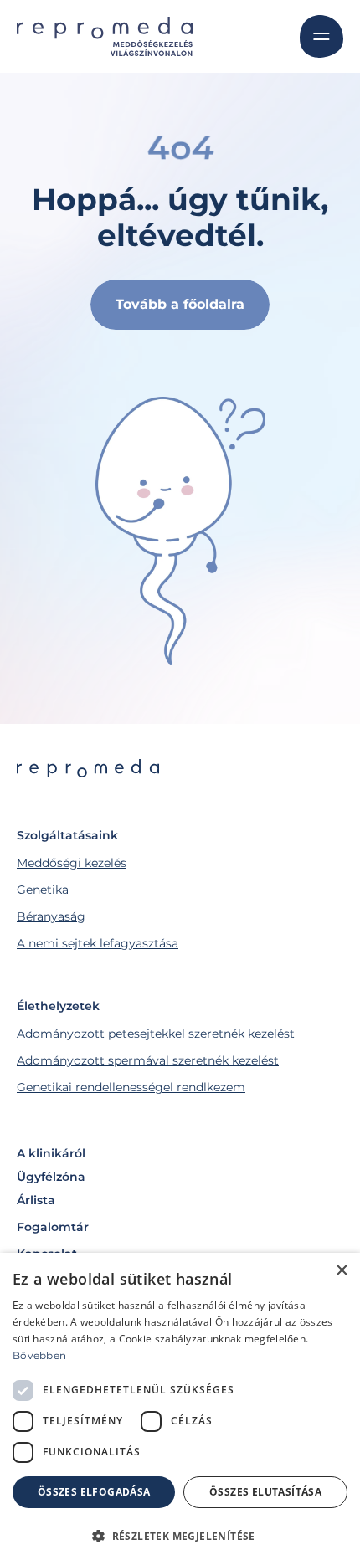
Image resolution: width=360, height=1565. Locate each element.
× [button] (341, 1271)
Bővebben (39, 1355)
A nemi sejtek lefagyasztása (97, 943)
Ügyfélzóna (51, 1176)
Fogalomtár (53, 1226)
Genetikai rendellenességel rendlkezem (131, 1087)
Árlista (36, 1200)
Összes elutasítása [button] (265, 1492)
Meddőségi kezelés (71, 862)
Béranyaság (51, 916)
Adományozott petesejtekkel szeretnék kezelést (156, 1033)
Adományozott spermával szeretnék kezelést (148, 1060)
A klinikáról (51, 1153)
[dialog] (180, 1409)
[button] (180, 1536)
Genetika (43, 889)
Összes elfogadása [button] (94, 1492)
